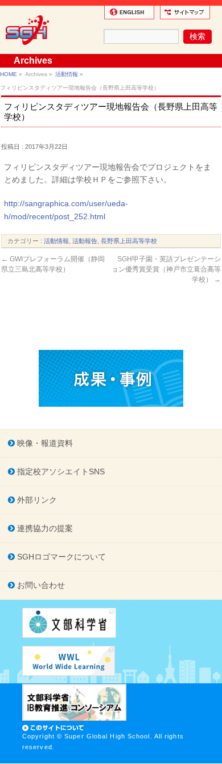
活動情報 (66, 74)
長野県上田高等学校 (129, 240)
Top (212, 754)
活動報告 (84, 240)
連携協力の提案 (44, 528)
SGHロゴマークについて (60, 556)
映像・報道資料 (44, 443)
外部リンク (36, 499)
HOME (8, 74)
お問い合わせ (40, 585)
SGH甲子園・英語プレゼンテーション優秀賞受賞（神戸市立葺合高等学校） (166, 269)
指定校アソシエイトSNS (60, 471)
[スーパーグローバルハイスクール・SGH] (29, 48)
